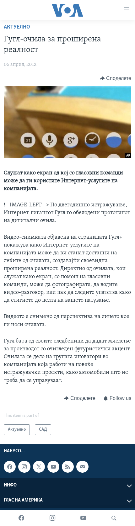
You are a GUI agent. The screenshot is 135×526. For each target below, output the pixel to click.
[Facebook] (21, 518)
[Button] (116, 78)
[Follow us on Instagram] (24, 467)
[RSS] (68, 467)
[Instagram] (52, 518)
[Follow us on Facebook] (10, 467)
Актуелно (17, 27)
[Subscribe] (82, 467)
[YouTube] (83, 518)
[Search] (114, 518)
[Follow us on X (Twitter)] (39, 467)
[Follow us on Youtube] (53, 467)
